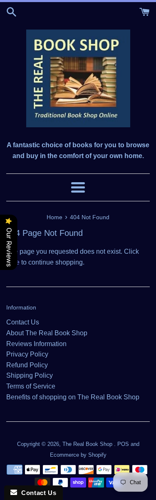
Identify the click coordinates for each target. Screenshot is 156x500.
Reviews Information (36, 343)
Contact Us (22, 322)
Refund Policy (27, 365)
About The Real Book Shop (46, 333)
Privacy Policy (27, 354)
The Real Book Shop (88, 444)
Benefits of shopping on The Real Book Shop (72, 397)
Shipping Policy (29, 375)
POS (123, 444)
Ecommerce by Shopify (78, 455)
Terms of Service (30, 386)
